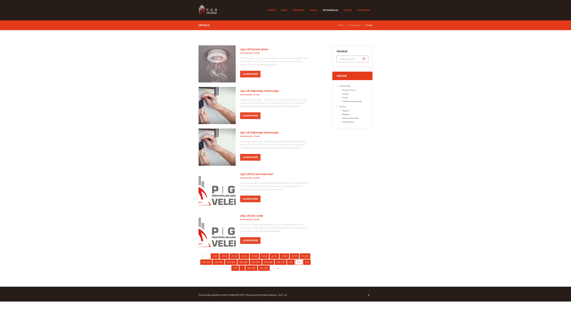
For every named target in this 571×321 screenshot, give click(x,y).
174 (235, 268)
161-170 (280, 262)
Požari (345, 97)
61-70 (274, 256)
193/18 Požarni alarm (254, 49)
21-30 (234, 256)
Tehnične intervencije (352, 101)
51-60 (264, 256)
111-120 (218, 262)
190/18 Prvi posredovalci (256, 174)
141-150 (256, 262)
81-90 (294, 256)
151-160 (268, 262)
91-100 (305, 256)
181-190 (251, 268)
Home (341, 25)
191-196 (264, 268)
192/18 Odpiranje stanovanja (259, 90)
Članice (345, 110)
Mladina (345, 114)
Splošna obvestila (350, 118)
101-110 (206, 262)
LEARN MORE (250, 74)
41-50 (254, 256)
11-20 (224, 256)
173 (307, 262)
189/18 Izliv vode (251, 215)
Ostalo (256, 53)
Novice (342, 106)
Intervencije (355, 25)
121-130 (231, 262)
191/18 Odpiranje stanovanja (259, 132)
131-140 (243, 262)
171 (290, 262)
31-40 (244, 256)
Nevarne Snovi (348, 90)
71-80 (284, 256)
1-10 (215, 256)
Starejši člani (348, 122)
